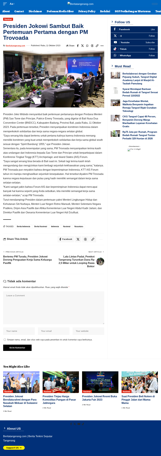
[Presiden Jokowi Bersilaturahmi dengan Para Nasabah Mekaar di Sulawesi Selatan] (21, 382)
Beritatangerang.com (15, 45)
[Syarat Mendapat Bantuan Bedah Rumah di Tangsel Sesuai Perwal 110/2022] (115, 90)
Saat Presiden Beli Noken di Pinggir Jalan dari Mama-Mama (138, 399)
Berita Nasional (40, 226)
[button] (5, 4)
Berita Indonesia (23, 226)
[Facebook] (134, 29)
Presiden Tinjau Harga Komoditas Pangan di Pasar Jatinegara (59, 399)
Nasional (8, 19)
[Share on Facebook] (77, 45)
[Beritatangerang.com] (80, 4)
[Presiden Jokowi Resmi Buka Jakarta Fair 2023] (100, 382)
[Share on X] (82, 45)
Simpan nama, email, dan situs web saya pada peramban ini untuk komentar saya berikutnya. (49, 340)
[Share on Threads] (92, 45)
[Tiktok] (134, 49)
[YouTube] (79, 424)
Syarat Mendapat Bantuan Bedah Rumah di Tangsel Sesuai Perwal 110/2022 (140, 92)
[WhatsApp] (134, 55)
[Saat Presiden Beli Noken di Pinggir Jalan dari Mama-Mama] (140, 382)
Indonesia (55, 226)
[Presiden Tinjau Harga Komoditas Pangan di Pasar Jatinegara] (61, 382)
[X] (134, 36)
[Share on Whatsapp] (87, 45)
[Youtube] (134, 42)
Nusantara (78, 226)
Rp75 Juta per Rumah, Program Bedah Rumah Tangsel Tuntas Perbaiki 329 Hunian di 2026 (139, 135)
